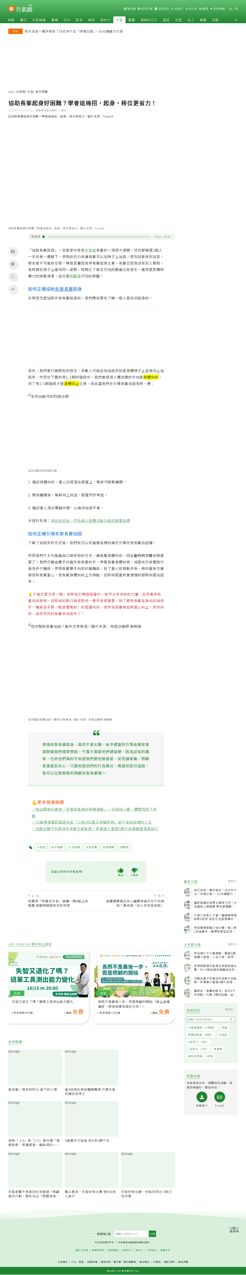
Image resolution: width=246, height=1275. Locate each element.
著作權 (117, 1261)
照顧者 (75, 276)
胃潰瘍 (218, 1049)
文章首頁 (152, 1250)
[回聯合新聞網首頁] (11, 9)
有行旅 (192, 8)
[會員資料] (230, 8)
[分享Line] (12, 263)
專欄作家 (165, 1250)
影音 (79, 19)
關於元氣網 (82, 1250)
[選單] (236, 8)
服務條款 (106, 1261)
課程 (91, 19)
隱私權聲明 (129, 1261)
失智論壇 (39, 19)
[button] (235, 19)
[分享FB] (12, 251)
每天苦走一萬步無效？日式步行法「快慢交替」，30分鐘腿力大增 (74, 31)
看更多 (232, 881)
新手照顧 (57, 847)
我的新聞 (219, 8)
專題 (203, 19)
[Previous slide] (13, 978)
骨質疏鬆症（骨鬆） (201, 1035)
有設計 (178, 8)
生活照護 (74, 847)
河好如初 (163, 8)
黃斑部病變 (195, 1056)
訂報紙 (157, 1262)
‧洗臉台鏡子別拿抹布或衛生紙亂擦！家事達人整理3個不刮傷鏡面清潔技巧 (95, 828)
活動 (215, 19)
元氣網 (20, 92)
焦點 (11, 19)
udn (11, 92)
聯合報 (131, 8)
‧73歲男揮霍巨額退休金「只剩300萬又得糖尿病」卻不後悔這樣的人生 (92, 822)
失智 (119, 19)
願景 (205, 8)
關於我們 (169, 1262)
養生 (23, 19)
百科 (67, 19)
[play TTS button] (44, 236)
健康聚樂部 (98, 1250)
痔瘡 (224, 1027)
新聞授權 (92, 1262)
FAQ (73, 1261)
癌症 (166, 19)
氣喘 (210, 1056)
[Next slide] (169, 978)
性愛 (178, 19)
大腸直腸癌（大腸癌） (202, 1027)
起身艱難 (109, 847)
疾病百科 (127, 1250)
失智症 (223, 1035)
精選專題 (113, 1250)
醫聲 (131, 19)
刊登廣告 (63, 1262)
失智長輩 (64, 289)
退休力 (105, 19)
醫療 (54, 19)
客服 (81, 1261)
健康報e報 (104, 1234)
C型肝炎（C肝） (198, 1049)
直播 (17, 993)
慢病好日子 (149, 19)
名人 (190, 19)
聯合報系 (145, 1262)
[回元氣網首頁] (24, 8)
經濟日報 (146, 8)
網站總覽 (183, 1262)
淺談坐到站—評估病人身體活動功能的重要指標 (90, 520)
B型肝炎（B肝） (198, 1042)
